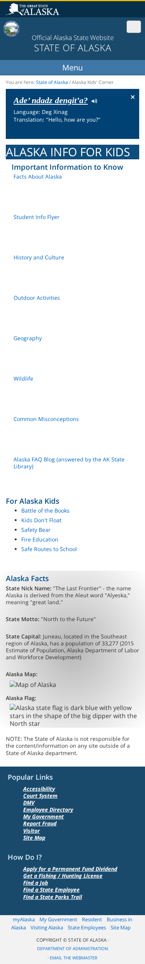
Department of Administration (72, 948)
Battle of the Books (45, 510)
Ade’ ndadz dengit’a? (51, 100)
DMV (28, 802)
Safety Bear (36, 529)
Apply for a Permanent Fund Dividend (70, 868)
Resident (92, 919)
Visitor (31, 830)
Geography (28, 338)
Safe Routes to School (49, 549)
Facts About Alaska (38, 176)
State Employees (87, 927)
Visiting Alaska (47, 927)
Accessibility (39, 788)
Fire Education (39, 539)
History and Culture (39, 257)
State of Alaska (33, 10)
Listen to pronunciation (92, 100)
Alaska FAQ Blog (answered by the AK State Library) (69, 463)
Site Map (34, 837)
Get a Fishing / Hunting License (62, 875)
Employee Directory (48, 809)
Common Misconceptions (46, 419)
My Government (43, 816)
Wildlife (23, 378)
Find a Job (35, 882)
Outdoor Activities (37, 297)
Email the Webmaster (73, 958)
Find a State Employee (51, 889)
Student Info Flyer (37, 217)
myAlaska (24, 919)
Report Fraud (39, 823)
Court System (40, 795)
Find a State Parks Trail (52, 897)
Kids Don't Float (41, 520)
